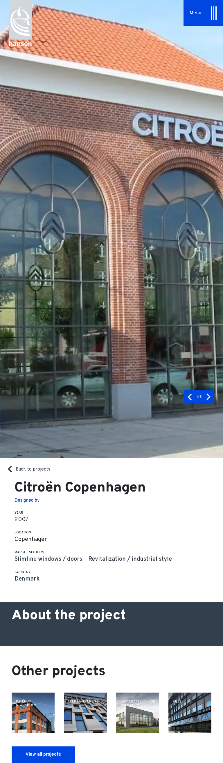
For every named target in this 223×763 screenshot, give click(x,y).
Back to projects (33, 469)
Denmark (27, 579)
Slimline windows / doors (48, 559)
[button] (189, 396)
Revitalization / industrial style (130, 559)
